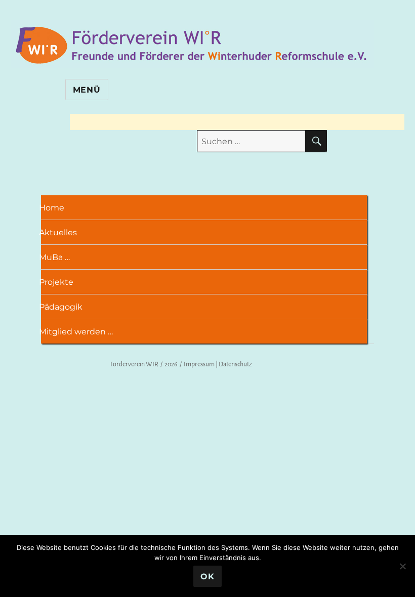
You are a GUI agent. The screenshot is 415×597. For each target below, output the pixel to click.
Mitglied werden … (79, 331)
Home (55, 207)
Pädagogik (64, 307)
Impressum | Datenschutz (218, 363)
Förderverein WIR (134, 363)
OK (207, 576)
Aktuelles (61, 232)
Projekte (59, 282)
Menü (87, 90)
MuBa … (58, 257)
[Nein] (402, 566)
